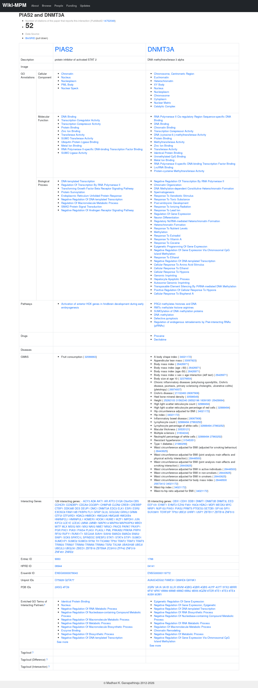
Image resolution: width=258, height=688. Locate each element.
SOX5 (66, 537)
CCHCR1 (60, 505)
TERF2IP (165, 512)
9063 (57, 559)
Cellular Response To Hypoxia (171, 272)
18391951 (205, 400)
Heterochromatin (163, 81)
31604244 (182, 433)
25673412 (159, 483)
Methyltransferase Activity (169, 142)
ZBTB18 (219, 512)
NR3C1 (108, 526)
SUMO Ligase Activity (74, 153)
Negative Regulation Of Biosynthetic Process (87, 634)
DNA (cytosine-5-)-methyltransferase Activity (180, 135)
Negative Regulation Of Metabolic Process (86, 623)
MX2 (85, 526)
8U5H (151, 594)
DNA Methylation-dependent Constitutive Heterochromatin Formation (194, 188)
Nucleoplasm (68, 81)
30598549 (192, 396)
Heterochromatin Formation (170, 225)
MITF (58, 526)
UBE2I (139, 544)
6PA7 (157, 591)
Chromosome (162, 95)
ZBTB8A (101, 548)
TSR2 (108, 544)
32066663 (90, 357)
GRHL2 (124, 512)
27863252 (195, 422)
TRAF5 (140, 541)
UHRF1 (191, 512)
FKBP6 (82, 512)
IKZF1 (119, 519)
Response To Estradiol (167, 235)
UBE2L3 (59, 548)
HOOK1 (100, 519)
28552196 (193, 400)
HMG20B (113, 515)
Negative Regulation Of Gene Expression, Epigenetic (185, 605)
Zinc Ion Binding (70, 131)
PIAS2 (64, 48)
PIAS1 (73, 530)
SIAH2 (107, 534)
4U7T (218, 587)
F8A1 (188, 505)
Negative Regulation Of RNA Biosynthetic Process (183, 612)
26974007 (175, 389)
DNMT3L (222, 501)
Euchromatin (161, 77)
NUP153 (161, 508)
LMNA (84, 523)
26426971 (182, 364)
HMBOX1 (90, 515)
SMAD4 (126, 534)
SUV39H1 (153, 512)
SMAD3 (116, 534)
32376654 (185, 378)
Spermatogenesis (164, 192)
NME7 (99, 526)
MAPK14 (103, 523)
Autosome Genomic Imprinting (171, 283)
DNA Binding (68, 116)
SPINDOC (89, 537)
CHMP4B (105, 505)
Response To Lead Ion (167, 210)
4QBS (203, 587)
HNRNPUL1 (76, 519)
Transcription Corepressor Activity (81, 124)
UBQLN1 (70, 548)
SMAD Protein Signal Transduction (81, 206)
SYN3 (91, 541)
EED (230, 501)
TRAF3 (131, 541)
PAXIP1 (135, 526)
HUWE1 (110, 519)
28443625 (161, 451)
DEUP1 (85, 508)
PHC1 (64, 530)
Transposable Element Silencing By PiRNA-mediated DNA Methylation (195, 286)
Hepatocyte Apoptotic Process (172, 279)
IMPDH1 (129, 519)
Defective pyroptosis (166, 318)
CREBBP (136, 505)
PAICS (117, 526)
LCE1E (67, 523)
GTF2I (58, 515)
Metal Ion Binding (71, 145)
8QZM (202, 591)
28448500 (194, 458)
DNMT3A (161, 48)
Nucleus (66, 77)
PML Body (67, 84)
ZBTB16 (90, 548)
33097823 (190, 360)
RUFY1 (66, 534)
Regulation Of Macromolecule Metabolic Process (89, 203)
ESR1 (128, 508)
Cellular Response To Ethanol (171, 268)
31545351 (189, 440)
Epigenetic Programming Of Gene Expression (180, 246)
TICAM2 (105, 541)
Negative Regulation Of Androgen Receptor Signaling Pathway (97, 210)
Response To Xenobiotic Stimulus (174, 196)
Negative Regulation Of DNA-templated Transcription (92, 199)
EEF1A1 (152, 505)
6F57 (150, 591)
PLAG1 (90, 530)
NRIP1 (151, 508)
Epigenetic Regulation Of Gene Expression (179, 601)
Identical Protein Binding (168, 153)
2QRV (151, 587)
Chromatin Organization (167, 185)
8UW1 (158, 594)
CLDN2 (116, 505)
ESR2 (136, 508)
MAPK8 (114, 523)
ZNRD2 (69, 552)
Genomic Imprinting (165, 275)
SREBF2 (101, 537)
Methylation (160, 232)
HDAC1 (203, 505)
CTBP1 (59, 508)
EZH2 (181, 505)
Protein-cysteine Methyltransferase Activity (179, 171)
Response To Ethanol (166, 257)
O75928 (59, 580)
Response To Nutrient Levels (171, 228)
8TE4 (232, 591)
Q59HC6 (180, 580)
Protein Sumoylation (73, 192)
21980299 (180, 444)
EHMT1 (162, 505)
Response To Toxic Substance (172, 199)
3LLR (173, 587)
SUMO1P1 (61, 541)
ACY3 (86, 501)
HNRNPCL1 (62, 519)
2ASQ (58, 587)
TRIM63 (99, 544)
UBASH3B (128, 544)
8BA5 (195, 591)
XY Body (159, 84)
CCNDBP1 (72, 505)
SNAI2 (135, 534)
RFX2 (58, 534)
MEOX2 (220, 505)
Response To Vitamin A (168, 239)
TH (97, 541)
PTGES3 (198, 508)
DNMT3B (210, 501)
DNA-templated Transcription (78, 181)
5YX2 (226, 587)
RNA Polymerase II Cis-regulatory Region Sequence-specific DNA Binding (192, 118)
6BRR (233, 587)
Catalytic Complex (164, 106)
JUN (136, 519)
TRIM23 (59, 544)
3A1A (158, 587)
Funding (71, 5)
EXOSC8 (60, 512)
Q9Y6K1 (191, 580)
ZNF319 (130, 548)
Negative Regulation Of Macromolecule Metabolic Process (95, 619)
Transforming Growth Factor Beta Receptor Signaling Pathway (97, 188)
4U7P (211, 587)
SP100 (219, 508)
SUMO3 (82, 541)
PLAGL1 (100, 530)
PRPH (136, 530)
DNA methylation (164, 315)
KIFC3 (58, 523)
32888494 (203, 404)
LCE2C (76, 523)
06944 (58, 566)
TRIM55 (89, 544)
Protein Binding (70, 127)
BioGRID (30, 38)
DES (77, 508)
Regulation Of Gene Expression (172, 214)
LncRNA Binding (163, 167)
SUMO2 (72, 541)
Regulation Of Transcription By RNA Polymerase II (90, 185)
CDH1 (183, 501)
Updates (85, 5)
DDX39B (69, 508)
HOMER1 (89, 519)
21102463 (180, 393)
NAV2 (92, 526)
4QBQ (188, 587)
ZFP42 (121, 548)
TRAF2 (122, 541)
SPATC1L (76, 537)
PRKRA (127, 530)
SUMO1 (136, 537)
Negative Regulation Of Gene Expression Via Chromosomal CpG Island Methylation (192, 252)
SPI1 (227, 508)
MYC (228, 505)
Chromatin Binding (164, 127)
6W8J (187, 591)
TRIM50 (79, 544)
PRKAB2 (117, 530)
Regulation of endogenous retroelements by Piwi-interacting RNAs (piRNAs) (192, 323)
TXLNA (117, 544)
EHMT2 (172, 505)
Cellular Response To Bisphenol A (174, 293)
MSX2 (71, 526)
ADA (93, 501)
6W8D (180, 591)
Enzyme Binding (70, 630)
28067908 (192, 393)
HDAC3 (80, 515)
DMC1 (94, 508)
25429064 (218, 400)
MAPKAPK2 (127, 523)
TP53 (113, 541)
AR (106, 501)
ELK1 (121, 508)
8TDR (210, 591)
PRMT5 (187, 508)
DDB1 (191, 501)
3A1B (165, 587)
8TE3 (225, 591)
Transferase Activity (73, 135)
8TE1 (218, 591)
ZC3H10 (112, 548)
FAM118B (72, 512)
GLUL (105, 512)
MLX (64, 526)
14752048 (109, 20)
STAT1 (110, 537)
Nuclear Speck (69, 88)
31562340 (181, 400)
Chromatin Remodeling (167, 630)
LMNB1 (93, 523)
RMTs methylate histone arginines (174, 307)
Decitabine (160, 339)
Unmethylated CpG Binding (170, 156)
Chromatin (67, 74)
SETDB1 (209, 508)
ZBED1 (80, 548)
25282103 (169, 400)
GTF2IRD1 (69, 515)
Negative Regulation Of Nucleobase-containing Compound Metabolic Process (101, 614)
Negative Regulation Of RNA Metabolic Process (89, 608)
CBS (136, 501)
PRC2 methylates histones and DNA (175, 304)
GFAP (97, 512)
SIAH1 (99, 534)
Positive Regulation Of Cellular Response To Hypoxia (185, 290)
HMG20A (102, 515)
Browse (46, 5)
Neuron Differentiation (166, 217)
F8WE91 (170, 580)
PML (108, 530)
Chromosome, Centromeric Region (174, 74)
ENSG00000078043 (66, 573)
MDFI (212, 505)
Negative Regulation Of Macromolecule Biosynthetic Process (97, 627)
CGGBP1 (94, 505)
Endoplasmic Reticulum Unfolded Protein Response (91, 196)
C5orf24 (128, 501)
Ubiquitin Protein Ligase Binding (79, 142)
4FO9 (66, 587)
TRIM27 (69, 544)
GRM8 (133, 512)
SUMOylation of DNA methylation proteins (178, 311)
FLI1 (90, 512)
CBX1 (176, 501)
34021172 (185, 357)
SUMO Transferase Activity (77, 138)
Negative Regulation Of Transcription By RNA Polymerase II (189, 181)
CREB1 (125, 505)
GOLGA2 (114, 512)
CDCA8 (83, 505)
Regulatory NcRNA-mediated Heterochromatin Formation (187, 221)
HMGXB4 (125, 515)
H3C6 (195, 505)
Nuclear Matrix (162, 102)
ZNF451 (59, 552)
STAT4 (119, 537)
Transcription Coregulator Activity (80, 120)
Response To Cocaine (167, 243)
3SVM (180, 587)
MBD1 (138, 523)
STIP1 (127, 537)
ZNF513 (229, 512)
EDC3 (113, 508)
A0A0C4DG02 (156, 580)
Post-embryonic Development (171, 203)
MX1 (79, 526)
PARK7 (126, 526)
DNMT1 (200, 501)
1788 (150, 559)
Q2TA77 (69, 580)
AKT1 (100, 501)
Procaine (159, 336)
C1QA (119, 501)
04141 (151, 566)
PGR (57, 530)
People (58, 5)
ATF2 (112, 501)
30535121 (183, 429)
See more (62, 642)
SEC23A (89, 534)
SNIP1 (58, 537)
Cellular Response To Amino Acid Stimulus (179, 264)
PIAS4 (81, 530)
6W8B (172, 591)
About (35, 5)
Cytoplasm (160, 99)
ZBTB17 (209, 512)
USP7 (199, 512)
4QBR (196, 587)
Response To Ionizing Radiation (172, 206)
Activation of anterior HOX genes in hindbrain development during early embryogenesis (102, 305)
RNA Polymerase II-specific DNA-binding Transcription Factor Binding (102, 149)
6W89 (164, 591)
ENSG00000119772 (159, 573)
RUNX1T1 (77, 534)
